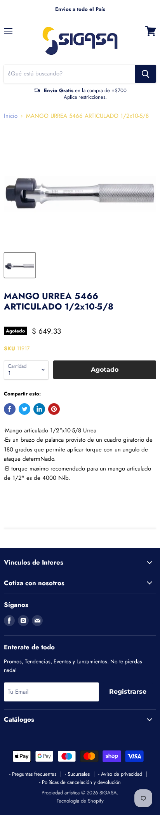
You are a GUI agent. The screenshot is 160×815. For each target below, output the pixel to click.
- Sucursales (77, 774)
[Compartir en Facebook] (10, 409)
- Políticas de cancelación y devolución (80, 782)
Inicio (10, 116)
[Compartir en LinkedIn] (39, 409)
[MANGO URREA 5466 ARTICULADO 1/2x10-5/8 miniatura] (19, 265)
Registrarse (127, 691)
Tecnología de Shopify (80, 801)
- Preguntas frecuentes (32, 774)
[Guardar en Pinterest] (54, 409)
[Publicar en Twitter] (24, 409)
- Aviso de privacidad (120, 774)
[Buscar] (145, 74)
